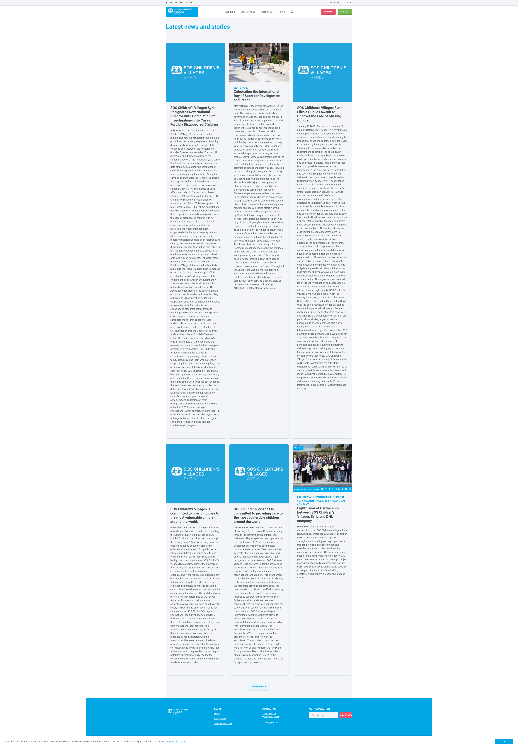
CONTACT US (269, 708)
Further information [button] (177, 741)
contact (344, 12)
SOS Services (248, 11)
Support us (266, 11)
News (281, 11)
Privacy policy (220, 719)
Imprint (217, 714)
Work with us (334, 3)
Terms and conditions (223, 724)
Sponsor (328, 12)
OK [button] (504, 741)
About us (230, 11)
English (346, 3)
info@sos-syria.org (272, 717)
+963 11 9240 (270, 714)
